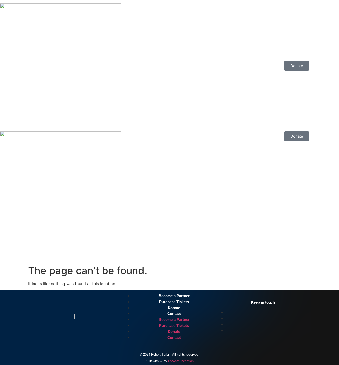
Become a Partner (174, 296)
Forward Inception (181, 361)
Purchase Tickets (174, 302)
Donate (174, 308)
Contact (174, 314)
